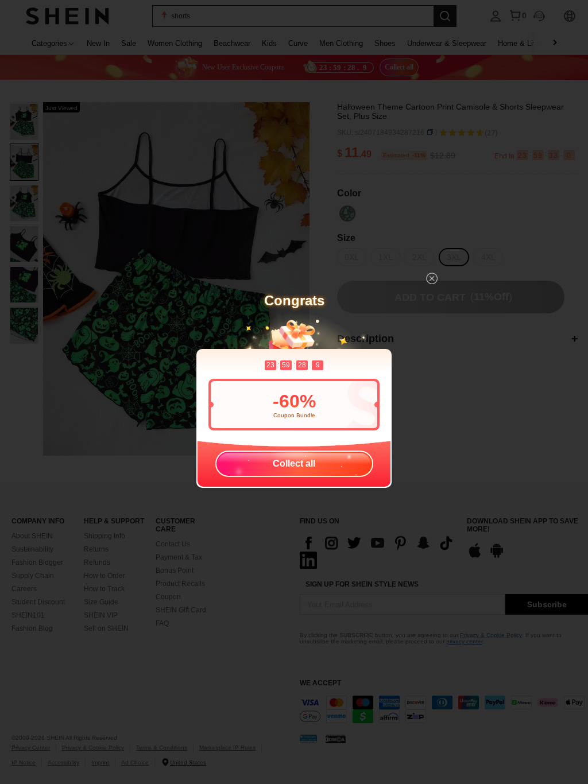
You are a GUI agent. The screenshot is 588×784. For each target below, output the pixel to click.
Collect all (294, 463)
